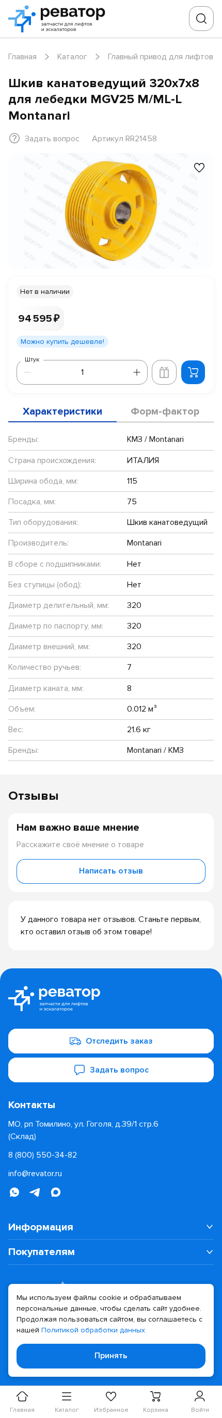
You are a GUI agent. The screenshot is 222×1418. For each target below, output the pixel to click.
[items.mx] (56, 1192)
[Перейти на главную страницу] (60, 19)
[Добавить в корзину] (193, 372)
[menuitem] (111, 1227)
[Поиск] (201, 18)
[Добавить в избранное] (199, 167)
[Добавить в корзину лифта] (164, 372)
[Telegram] (35, 1192)
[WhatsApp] (14, 1192)
